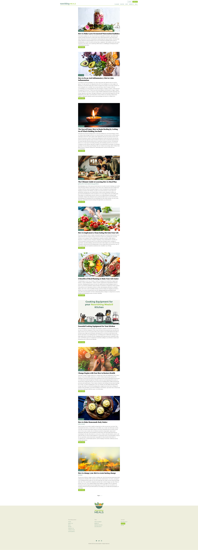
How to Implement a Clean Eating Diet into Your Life (98, 233)
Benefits (131, 4)
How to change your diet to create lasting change (97, 474)
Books (69, 526)
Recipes (122, 4)
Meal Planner (98, 521)
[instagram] (101, 541)
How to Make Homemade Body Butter (92, 423)
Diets (126, 4)
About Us (70, 523)
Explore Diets (98, 526)
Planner (117, 4)
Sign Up (135, 1)
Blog (136, 4)
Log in (122, 525)
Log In (129, 1)
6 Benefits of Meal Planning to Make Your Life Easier (98, 279)
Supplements (71, 531)
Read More (81, 47)
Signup (123, 523)
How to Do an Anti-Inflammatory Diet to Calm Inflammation (96, 79)
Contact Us (71, 528)
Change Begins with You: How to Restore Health (96, 373)
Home (69, 521)
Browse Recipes (98, 525)
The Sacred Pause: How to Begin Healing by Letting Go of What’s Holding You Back (98, 130)
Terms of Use (71, 529)
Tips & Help (124, 521)
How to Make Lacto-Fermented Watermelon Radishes (99, 34)
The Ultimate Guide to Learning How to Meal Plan (97, 183)
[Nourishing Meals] (68, 4)
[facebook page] (96, 541)
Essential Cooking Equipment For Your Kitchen (96, 326)
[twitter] (98, 541)
